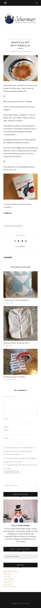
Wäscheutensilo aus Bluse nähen (16, 343)
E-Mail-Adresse (6, 428)
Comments (20, 235)
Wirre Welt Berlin (9, 587)
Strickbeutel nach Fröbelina (14, 377)
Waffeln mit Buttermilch (13, 226)
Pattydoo (6, 576)
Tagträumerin (8, 582)
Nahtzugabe (7, 574)
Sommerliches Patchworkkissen (16, 300)
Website (6, 438)
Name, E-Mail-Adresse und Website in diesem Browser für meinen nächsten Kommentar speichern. (19, 451)
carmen (21, 246)
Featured (28, 39)
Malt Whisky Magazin (11, 571)
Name (5, 419)
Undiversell (7, 584)
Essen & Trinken (15, 39)
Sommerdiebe (8, 579)
